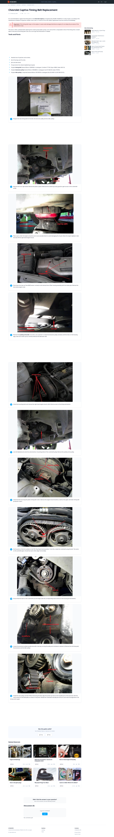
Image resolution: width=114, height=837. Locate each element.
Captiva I (24, 5)
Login (105, 1)
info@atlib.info (78, 830)
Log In (44, 814)
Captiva (18, 5)
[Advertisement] (44, 45)
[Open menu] (99, 2)
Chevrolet (13, 5)
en (101, 1)
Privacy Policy (77, 832)
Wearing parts (30, 5)
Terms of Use (77, 834)
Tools (42, 831)
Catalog (43, 830)
